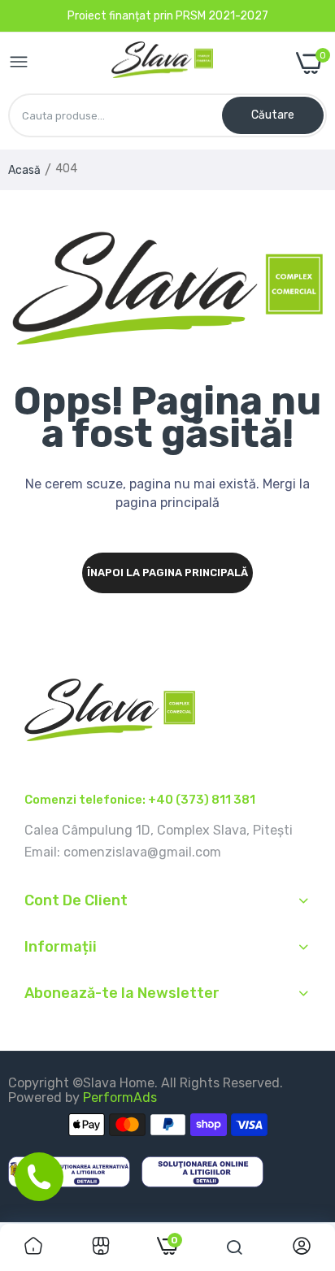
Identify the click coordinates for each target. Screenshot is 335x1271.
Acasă (24, 170)
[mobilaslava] (162, 63)
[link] (33, 1247)
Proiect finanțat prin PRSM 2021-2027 (167, 16)
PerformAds (120, 1097)
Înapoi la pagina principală (167, 572)
